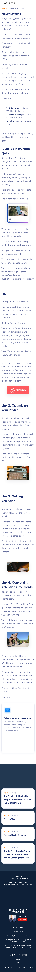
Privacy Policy (21, 967)
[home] (6, 3)
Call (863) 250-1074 (18, 932)
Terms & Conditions (8, 967)
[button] (32, 3)
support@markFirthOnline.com (18, 936)
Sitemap (31, 967)
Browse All (18, 786)
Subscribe (22, 920)
